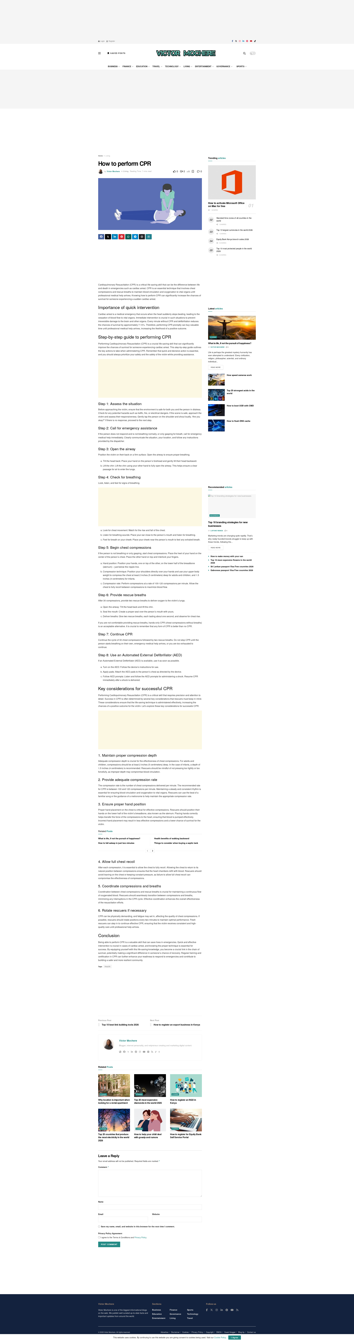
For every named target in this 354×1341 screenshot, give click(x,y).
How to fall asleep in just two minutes (116, 842)
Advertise (164, 1332)
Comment (103, 1167)
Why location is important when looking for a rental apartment (114, 1101)
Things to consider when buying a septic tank (176, 842)
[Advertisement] (177, 19)
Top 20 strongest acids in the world (241, 392)
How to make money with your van (227, 556)
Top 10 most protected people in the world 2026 (234, 250)
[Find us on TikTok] (255, 41)
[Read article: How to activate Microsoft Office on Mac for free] (232, 182)
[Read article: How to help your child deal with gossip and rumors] (150, 1120)
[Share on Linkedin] (115, 236)
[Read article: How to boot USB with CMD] (216, 410)
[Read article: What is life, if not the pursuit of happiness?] (232, 328)
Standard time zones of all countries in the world (234, 219)
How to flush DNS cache (238, 420)
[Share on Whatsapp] (128, 236)
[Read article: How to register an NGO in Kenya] (186, 1085)
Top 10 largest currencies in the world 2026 (234, 230)
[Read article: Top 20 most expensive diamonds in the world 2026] (150, 1085)
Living (186, 66)
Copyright (210, 1332)
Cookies (185, 1332)
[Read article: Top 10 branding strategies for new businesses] (232, 506)
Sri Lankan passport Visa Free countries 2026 (232, 566)
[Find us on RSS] (237, 1310)
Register (111, 41)
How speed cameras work (239, 375)
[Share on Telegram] (135, 236)
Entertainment (203, 66)
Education (141, 66)
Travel (156, 66)
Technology (172, 66)
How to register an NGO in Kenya (183, 1101)
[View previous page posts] (147, 851)
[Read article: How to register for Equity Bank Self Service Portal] (186, 1120)
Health (107, 966)
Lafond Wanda (216, 531)
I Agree (234, 1337)
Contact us (251, 1332)
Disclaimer (175, 1332)
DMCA (219, 1332)
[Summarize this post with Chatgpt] (142, 236)
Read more (217, 366)
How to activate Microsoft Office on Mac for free (226, 204)
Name (100, 1201)
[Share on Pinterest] (122, 236)
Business (113, 66)
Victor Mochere (113, 171)
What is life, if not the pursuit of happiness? (119, 838)
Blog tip (241, 1332)
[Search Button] (244, 53)
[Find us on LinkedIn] (243, 41)
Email (100, 1214)
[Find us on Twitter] (236, 41)
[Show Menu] (99, 53)
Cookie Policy (220, 1337)
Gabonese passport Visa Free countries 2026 (232, 570)
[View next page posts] (152, 851)
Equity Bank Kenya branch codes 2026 (232, 239)
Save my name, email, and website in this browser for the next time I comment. (138, 1226)
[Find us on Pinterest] (247, 41)
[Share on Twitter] (108, 236)
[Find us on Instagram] (240, 41)
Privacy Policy (140, 1237)
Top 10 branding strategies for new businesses (228, 523)
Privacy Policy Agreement (110, 1233)
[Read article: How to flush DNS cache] (216, 425)
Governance (223, 66)
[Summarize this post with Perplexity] (149, 236)
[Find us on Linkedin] (222, 1310)
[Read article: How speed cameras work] (216, 380)
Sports (240, 66)
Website (156, 1214)
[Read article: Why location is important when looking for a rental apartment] (114, 1085)
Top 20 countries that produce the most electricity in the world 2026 (113, 1137)
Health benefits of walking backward (171, 838)
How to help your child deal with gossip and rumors (147, 1136)
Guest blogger (229, 1332)
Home (100, 155)
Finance (127, 66)
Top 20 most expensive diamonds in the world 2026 (148, 1101)
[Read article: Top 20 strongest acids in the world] (216, 395)
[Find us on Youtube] (251, 41)
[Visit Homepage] (186, 53)
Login (102, 41)
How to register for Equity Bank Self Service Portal (185, 1136)
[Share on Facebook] (101, 236)
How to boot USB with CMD (240, 405)
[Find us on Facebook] (232, 41)
